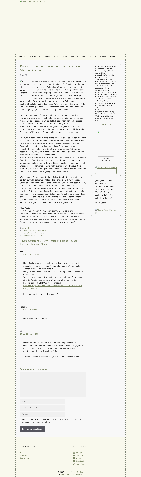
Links (21, 461)
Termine (92, 56)
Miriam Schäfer (77, 472)
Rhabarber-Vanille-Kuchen (32, 235)
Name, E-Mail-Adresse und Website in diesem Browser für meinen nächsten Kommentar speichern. (51, 420)
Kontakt (113, 56)
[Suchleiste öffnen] (121, 56)
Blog (20, 56)
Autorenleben (27, 228)
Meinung (38, 230)
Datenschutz (24, 458)
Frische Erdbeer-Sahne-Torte (33, 233)
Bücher (25, 230)
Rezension (46, 230)
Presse (103, 56)
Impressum (23, 455)
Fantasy (31, 230)
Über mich (34, 56)
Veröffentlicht (50, 56)
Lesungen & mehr (78, 56)
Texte (64, 56)
